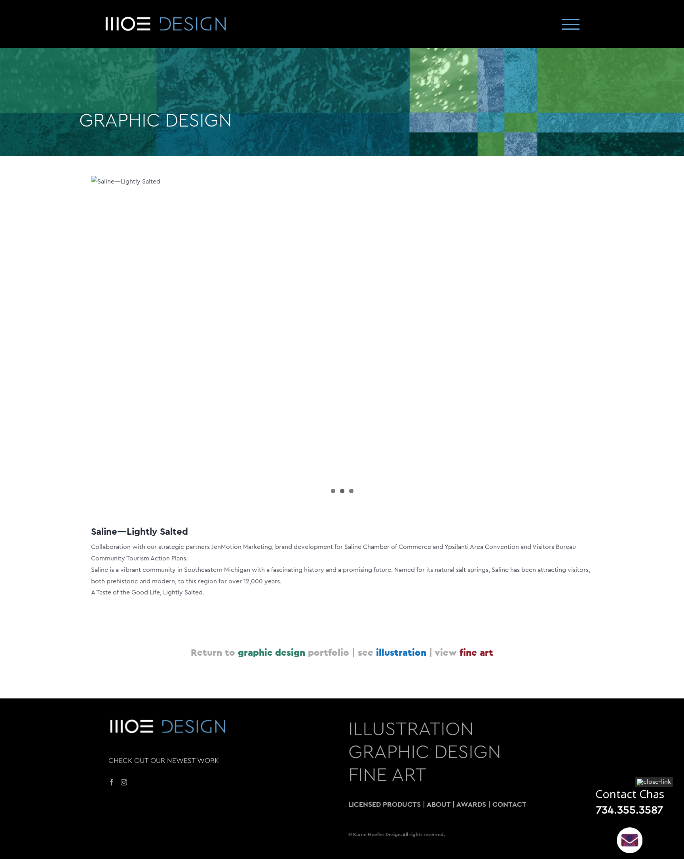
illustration (401, 652)
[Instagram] (124, 782)
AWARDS (471, 804)
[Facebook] (111, 782)
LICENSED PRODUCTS (384, 804)
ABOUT (438, 804)
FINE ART (387, 775)
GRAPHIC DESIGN (155, 120)
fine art (476, 652)
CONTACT (509, 804)
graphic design (271, 652)
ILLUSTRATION (411, 729)
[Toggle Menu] (570, 24)
